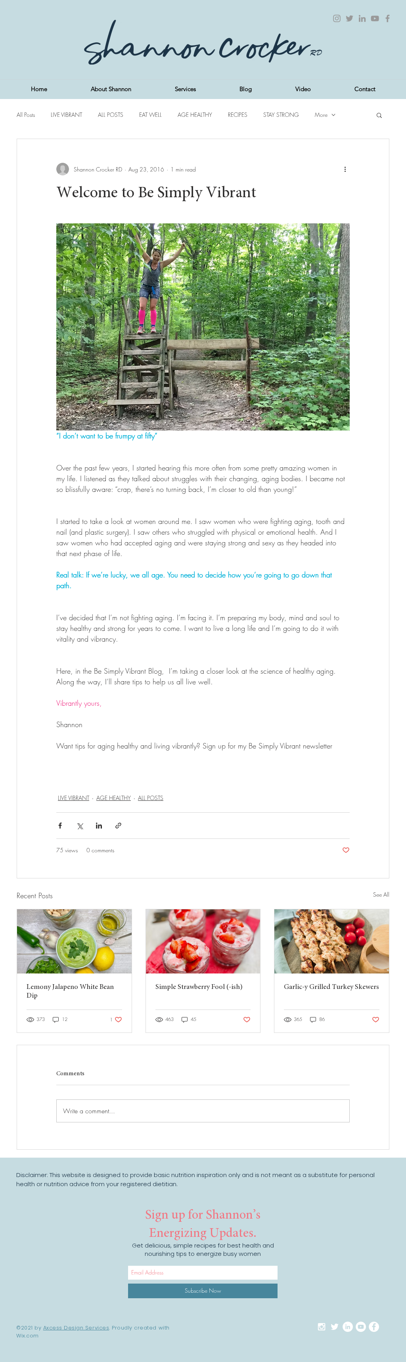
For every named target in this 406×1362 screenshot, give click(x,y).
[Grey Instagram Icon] (337, 18)
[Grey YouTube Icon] (375, 18)
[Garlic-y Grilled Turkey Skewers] (331, 941)
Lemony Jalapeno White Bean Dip (70, 992)
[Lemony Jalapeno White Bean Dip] (74, 941)
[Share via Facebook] (60, 825)
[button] (379, 115)
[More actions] (345, 169)
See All (381, 894)
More (321, 114)
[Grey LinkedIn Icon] (362, 18)
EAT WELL (150, 114)
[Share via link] (118, 825)
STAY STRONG (281, 114)
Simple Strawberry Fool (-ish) (199, 987)
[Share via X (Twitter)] (79, 825)
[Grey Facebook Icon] (388, 18)
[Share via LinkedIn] (99, 825)
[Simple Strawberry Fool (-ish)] (203, 941)
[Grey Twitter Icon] (349, 18)
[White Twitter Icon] (334, 1327)
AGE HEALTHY (195, 114)
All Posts (26, 114)
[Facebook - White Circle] (374, 1327)
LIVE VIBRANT (66, 114)
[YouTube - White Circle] (361, 1327)
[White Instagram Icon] (321, 1327)
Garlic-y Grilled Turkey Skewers (331, 987)
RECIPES (237, 114)
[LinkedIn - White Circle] (348, 1327)
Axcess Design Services (76, 1328)
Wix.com (27, 1335)
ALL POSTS (110, 114)
